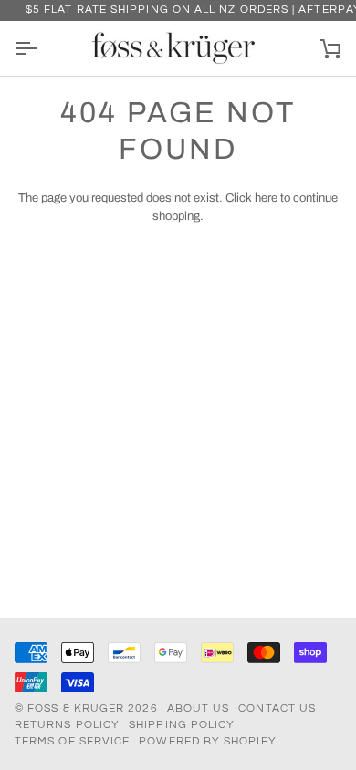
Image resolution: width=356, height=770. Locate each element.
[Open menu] (42, 48)
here (266, 198)
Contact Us (277, 708)
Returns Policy (67, 725)
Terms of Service (72, 741)
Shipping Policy (182, 725)
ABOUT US (198, 708)
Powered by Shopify (207, 741)
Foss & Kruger (77, 708)
